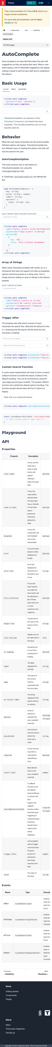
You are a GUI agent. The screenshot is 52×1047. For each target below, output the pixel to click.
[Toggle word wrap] (43, 226)
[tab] (6, 89)
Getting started (12, 991)
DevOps (9, 1033)
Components (11, 995)
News (8, 1025)
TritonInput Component (14, 121)
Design (9, 999)
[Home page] (4, 30)
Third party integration (15, 1029)
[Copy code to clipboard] (47, 99)
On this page (9, 45)
